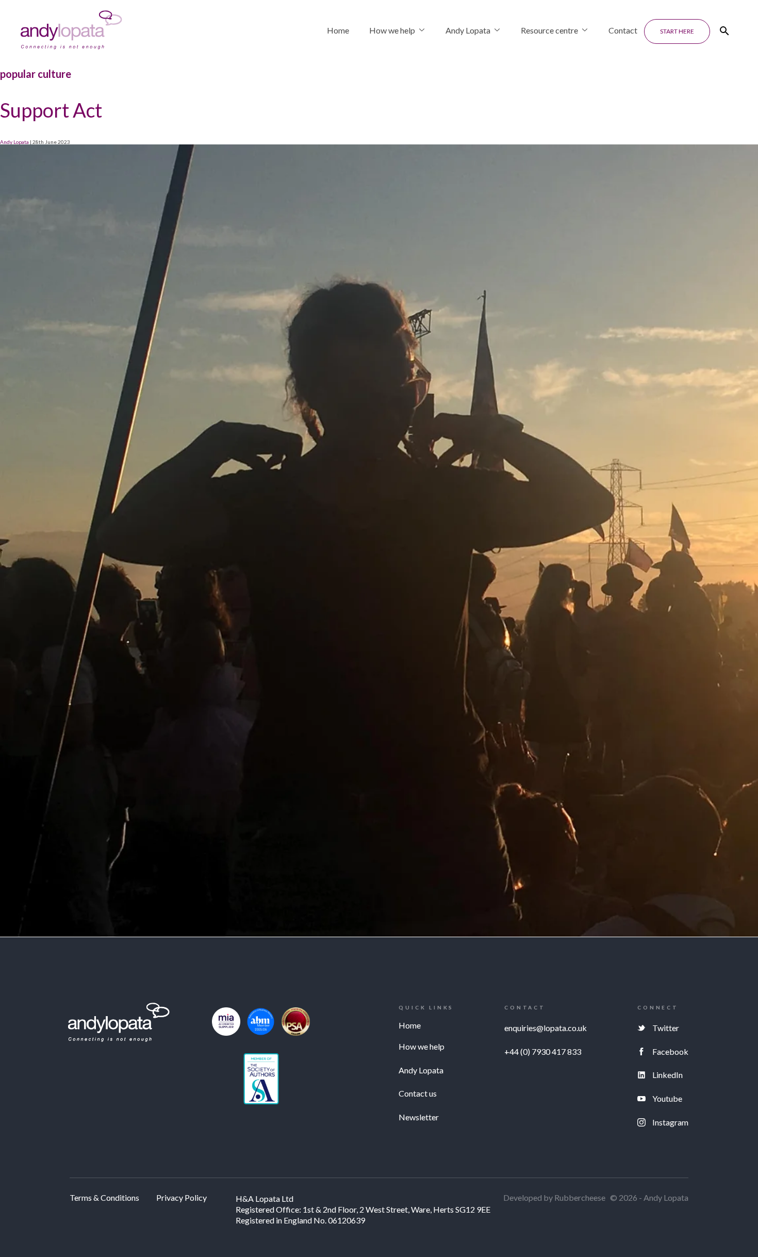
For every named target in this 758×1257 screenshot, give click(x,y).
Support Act (51, 110)
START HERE (677, 31)
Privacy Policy (181, 1198)
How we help (392, 30)
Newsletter (419, 1117)
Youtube (667, 1098)
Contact (622, 30)
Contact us (418, 1093)
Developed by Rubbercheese (554, 1197)
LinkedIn (667, 1075)
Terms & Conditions (104, 1198)
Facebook (670, 1051)
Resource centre (549, 30)
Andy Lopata (468, 30)
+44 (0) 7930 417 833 (542, 1051)
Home (338, 30)
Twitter (665, 1028)
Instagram (670, 1122)
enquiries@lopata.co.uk (545, 1028)
